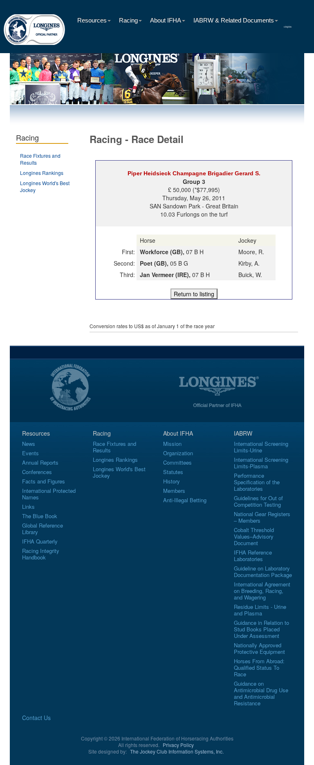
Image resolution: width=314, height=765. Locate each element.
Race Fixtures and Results (114, 447)
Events (30, 453)
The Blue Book (39, 516)
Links (28, 506)
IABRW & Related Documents (233, 20)
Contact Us (36, 718)
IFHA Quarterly (40, 541)
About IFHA (165, 20)
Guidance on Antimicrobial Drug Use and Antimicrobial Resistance (261, 693)
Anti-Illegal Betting (184, 500)
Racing (128, 20)
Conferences (37, 472)
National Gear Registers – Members (262, 517)
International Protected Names (49, 494)
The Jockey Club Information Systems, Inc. (177, 751)
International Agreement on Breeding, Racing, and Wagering (262, 590)
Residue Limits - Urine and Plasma (260, 610)
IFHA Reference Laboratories (253, 555)
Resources (92, 20)
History (171, 481)
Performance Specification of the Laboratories (257, 482)
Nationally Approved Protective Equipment (259, 648)
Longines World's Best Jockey (119, 472)
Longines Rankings (41, 172)
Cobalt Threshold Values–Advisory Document (254, 536)
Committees (177, 462)
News (28, 443)
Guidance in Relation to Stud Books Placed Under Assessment (261, 629)
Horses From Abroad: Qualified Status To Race (259, 667)
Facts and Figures (43, 481)
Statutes (173, 472)
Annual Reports (40, 462)
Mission (172, 443)
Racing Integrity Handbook (40, 554)
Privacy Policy (178, 744)
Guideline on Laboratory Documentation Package (263, 571)
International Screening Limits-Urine (261, 447)
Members (174, 490)
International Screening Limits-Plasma (261, 463)
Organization (178, 453)
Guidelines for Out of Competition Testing (258, 501)
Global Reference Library (42, 528)
